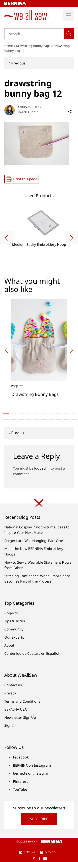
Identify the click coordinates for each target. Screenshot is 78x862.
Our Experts (14, 637)
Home (8, 46)
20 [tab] (74, 419)
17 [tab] (51, 419)
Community (13, 629)
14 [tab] (28, 419)
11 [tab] (6, 419)
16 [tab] (44, 419)
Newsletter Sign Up (20, 717)
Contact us (13, 685)
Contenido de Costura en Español (31, 653)
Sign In (10, 725)
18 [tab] (59, 419)
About (9, 645)
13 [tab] (21, 419)
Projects (11, 613)
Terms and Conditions (22, 701)
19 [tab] (66, 419)
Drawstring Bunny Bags (33, 46)
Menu (68, 15)
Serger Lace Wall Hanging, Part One (33, 540)
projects (17, 386)
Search (69, 33)
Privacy (10, 693)
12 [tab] (13, 419)
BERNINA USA (15, 709)
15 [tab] (36, 419)
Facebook (21, 757)
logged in (42, 468)
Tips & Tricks (14, 621)
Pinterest (20, 781)
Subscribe (39, 818)
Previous (18, 63)
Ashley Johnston (29, 107)
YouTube (20, 789)
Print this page (25, 179)
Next (71, 237)
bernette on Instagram (31, 773)
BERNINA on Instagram (32, 765)
